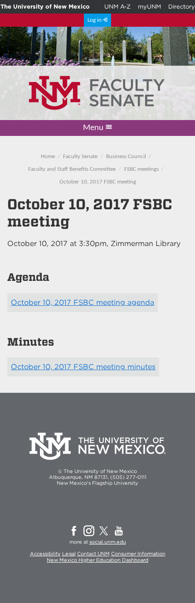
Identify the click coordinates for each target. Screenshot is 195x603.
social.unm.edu (107, 542)
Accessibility (45, 553)
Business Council (126, 156)
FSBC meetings (141, 169)
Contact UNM (93, 553)
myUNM (149, 6)
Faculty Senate (80, 156)
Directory (181, 6)
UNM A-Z (117, 6)
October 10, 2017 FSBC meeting (97, 182)
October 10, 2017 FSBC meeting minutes (83, 366)
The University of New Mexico (45, 6)
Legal (69, 553)
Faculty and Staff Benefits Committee (72, 169)
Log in (95, 20)
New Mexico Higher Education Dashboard (97, 560)
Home (48, 156)
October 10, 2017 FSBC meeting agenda (82, 302)
